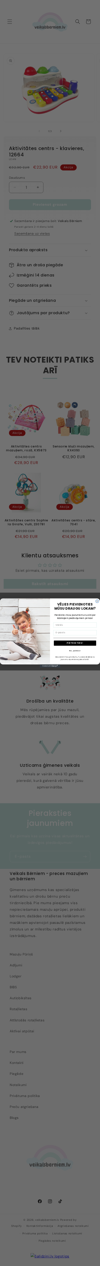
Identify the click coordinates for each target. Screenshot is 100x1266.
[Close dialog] (97, 601)
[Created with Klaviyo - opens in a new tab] (50, 666)
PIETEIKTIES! (75, 643)
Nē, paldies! (75, 651)
